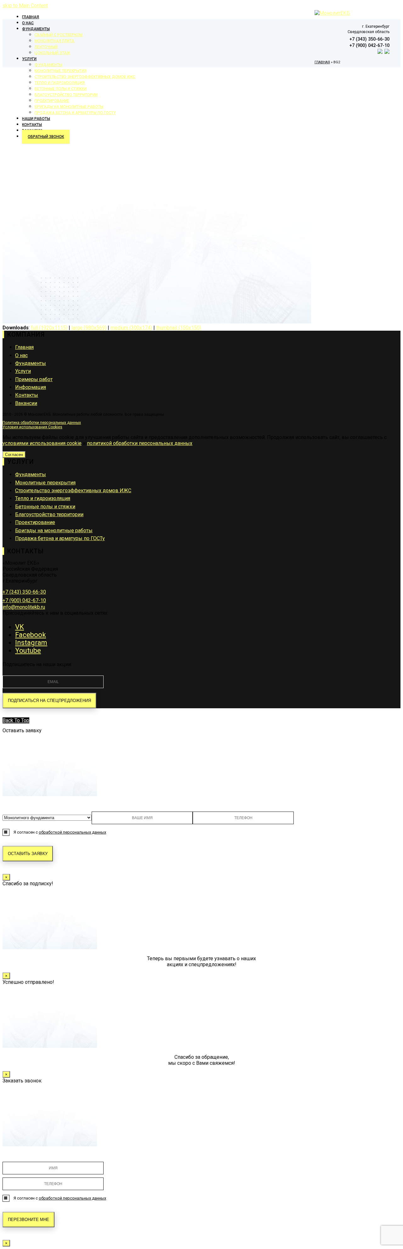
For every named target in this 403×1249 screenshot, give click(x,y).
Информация (30, 387)
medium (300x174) (131, 328)
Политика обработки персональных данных (42, 422)
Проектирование (35, 522)
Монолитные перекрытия (45, 483)
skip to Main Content (25, 6)
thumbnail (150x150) (178, 328)
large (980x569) (88, 328)
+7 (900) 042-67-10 (24, 600)
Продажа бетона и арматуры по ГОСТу (60, 538)
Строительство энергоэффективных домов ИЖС (73, 490)
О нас (21, 355)
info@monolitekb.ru (24, 607)
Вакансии (26, 403)
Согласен (14, 454)
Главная (24, 347)
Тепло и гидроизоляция (42, 498)
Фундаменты (30, 363)
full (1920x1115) (49, 328)
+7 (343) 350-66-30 (24, 592)
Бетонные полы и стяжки (45, 507)
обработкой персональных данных (72, 832)
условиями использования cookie (42, 443)
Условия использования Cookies (32, 427)
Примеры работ (34, 379)
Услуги (23, 371)
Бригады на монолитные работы (54, 530)
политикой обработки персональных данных (139, 443)
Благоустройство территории (49, 514)
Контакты (26, 395)
